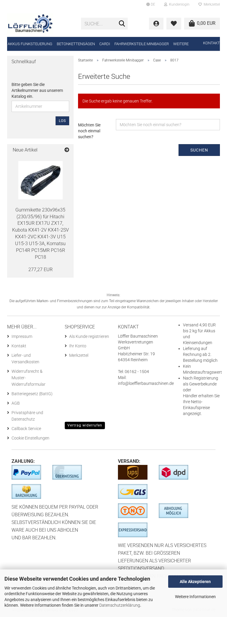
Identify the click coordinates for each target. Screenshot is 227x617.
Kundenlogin (178, 4)
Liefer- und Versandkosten (25, 358)
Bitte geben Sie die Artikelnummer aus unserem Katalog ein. (37, 90)
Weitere (181, 44)
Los (62, 121)
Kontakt (211, 43)
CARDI (104, 44)
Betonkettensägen (76, 44)
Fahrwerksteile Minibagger (141, 44)
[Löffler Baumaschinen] (39, 23)
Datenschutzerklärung (119, 605)
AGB (16, 403)
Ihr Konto (77, 345)
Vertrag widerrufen (84, 425)
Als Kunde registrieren (89, 336)
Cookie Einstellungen (30, 438)
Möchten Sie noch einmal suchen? (89, 131)
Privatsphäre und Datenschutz (27, 415)
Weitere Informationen (195, 596)
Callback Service (26, 428)
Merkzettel (211, 4)
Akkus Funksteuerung (30, 44)
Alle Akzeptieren (195, 581)
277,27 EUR (40, 269)
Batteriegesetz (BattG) (32, 393)
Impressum (22, 336)
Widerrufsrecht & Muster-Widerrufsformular (29, 378)
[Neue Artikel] (66, 150)
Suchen (199, 150)
